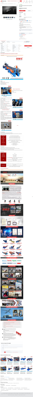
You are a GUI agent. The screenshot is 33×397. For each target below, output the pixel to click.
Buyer (21, 2)
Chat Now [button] (29, 10)
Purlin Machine (15, 3)
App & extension (26, 2)
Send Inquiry (22, 10)
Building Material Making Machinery (10, 3)
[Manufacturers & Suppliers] (3, 1)
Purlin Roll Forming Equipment (13, 385)
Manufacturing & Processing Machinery (4, 3)
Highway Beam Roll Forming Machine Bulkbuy (4, 390)
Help (23, 2)
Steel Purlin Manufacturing (8, 385)
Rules (32, 2)
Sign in (31, 1)
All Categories (2, 2)
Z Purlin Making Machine (3, 385)
